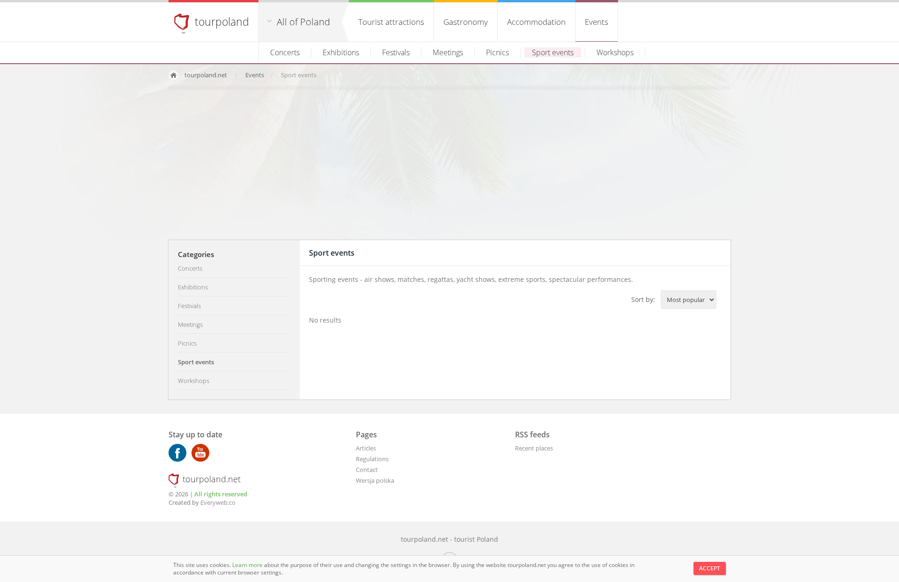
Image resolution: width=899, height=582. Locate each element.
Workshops (615, 52)
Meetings (448, 52)
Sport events (553, 52)
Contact (367, 469)
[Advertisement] (449, 164)
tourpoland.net (205, 75)
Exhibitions (341, 52)
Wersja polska (375, 480)
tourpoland (222, 21)
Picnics (497, 52)
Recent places (534, 448)
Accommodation (536, 21)
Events (596, 21)
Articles (366, 448)
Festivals (396, 52)
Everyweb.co (218, 502)
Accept (709, 568)
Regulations (372, 459)
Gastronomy (465, 21)
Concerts (285, 52)
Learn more (248, 565)
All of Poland (303, 21)
